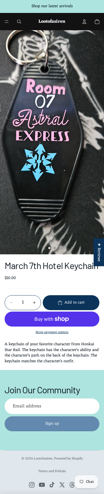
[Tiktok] (52, 484)
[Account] (84, 21)
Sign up (52, 423)
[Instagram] (31, 484)
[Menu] (6, 21)
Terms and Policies (52, 471)
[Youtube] (41, 484)
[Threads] (72, 484)
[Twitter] (62, 484)
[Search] (19, 21)
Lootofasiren (43, 458)
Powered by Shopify (68, 458)
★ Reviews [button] (99, 252)
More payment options (52, 332)
